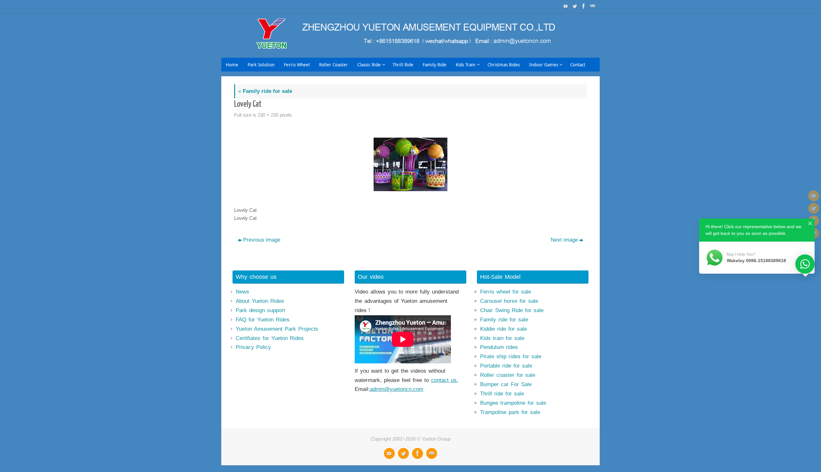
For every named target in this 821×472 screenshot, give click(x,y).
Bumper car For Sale (506, 384)
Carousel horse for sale (509, 301)
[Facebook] (583, 6)
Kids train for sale (502, 338)
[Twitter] (574, 6)
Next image (564, 240)
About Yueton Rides (260, 301)
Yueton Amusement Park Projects (277, 329)
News (242, 292)
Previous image (261, 240)
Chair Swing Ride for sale (512, 310)
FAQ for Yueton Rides (263, 320)
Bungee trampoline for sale (513, 403)
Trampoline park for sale (510, 412)
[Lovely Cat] (410, 164)
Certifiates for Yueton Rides (270, 338)
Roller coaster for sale (507, 375)
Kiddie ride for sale (503, 329)
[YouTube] (565, 6)
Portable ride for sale (506, 366)
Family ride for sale (265, 91)
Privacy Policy (253, 347)
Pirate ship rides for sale (510, 356)
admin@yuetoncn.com (396, 389)
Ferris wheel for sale (505, 292)
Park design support (260, 310)
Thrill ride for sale (502, 394)
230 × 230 (268, 115)
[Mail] (592, 6)
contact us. (444, 380)
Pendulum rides (499, 347)
